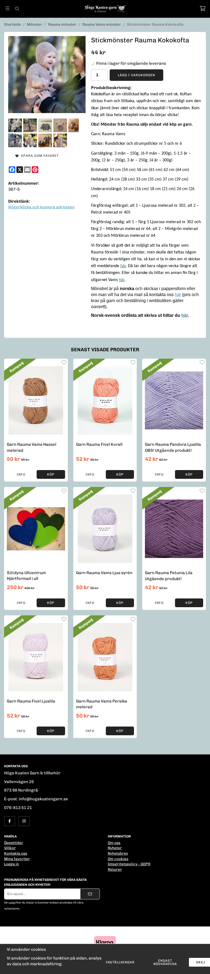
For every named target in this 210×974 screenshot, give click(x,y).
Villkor (10, 848)
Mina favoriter (17, 859)
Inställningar (120, 962)
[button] (51, 474)
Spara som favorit (39, 156)
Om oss (114, 842)
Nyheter (115, 848)
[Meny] (7, 8)
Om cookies (118, 859)
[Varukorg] (202, 8)
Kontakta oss (15, 853)
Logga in (11, 864)
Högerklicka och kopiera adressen (41, 207)
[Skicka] (90, 894)
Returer (115, 869)
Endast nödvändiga (165, 962)
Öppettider (13, 842)
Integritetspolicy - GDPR (129, 864)
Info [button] (21, 474)
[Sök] (17, 8)
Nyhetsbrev (118, 853)
